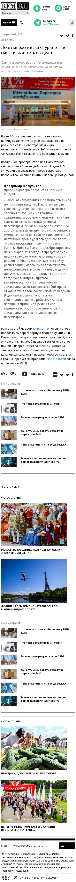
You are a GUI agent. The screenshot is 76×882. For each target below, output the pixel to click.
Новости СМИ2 (10, 487)
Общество (7, 39)
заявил (37, 328)
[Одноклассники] (72, 35)
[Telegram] (67, 35)
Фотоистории (11, 497)
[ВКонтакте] (61, 35)
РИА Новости (56, 359)
